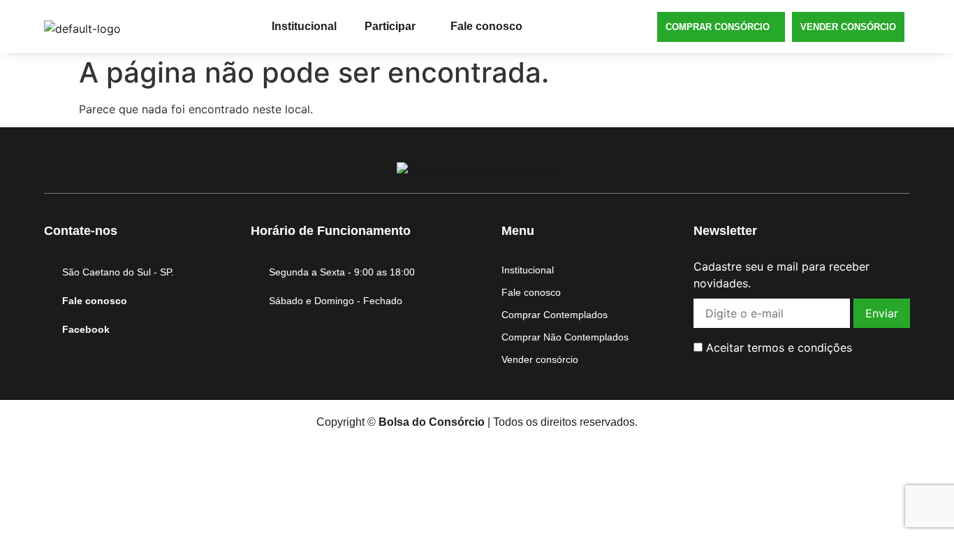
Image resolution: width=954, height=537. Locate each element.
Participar (390, 26)
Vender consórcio (848, 27)
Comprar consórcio (718, 27)
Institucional (304, 26)
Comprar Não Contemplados (565, 337)
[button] (393, 26)
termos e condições (799, 348)
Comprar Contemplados (554, 315)
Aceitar (777, 347)
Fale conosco (486, 26)
